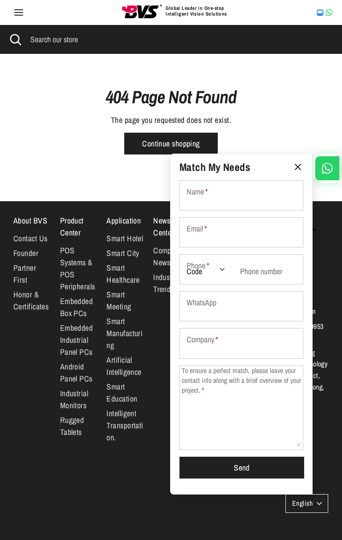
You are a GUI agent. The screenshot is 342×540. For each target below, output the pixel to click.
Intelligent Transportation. (124, 425)
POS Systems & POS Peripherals (77, 268)
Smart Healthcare (123, 273)
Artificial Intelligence (123, 366)
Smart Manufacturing (124, 333)
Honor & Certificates (31, 300)
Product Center (72, 226)
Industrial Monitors (74, 399)
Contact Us (30, 238)
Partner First (24, 273)
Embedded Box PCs (76, 307)
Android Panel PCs (76, 372)
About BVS (30, 220)
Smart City (122, 253)
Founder (25, 253)
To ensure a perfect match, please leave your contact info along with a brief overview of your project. (241, 379)
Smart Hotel (124, 238)
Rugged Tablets (72, 426)
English (302, 503)
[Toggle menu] (18, 12)
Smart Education (121, 392)
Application (123, 220)
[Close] (298, 167)
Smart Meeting (118, 300)
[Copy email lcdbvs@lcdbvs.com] (320, 12)
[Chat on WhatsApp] (329, 12)
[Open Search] (15, 39)
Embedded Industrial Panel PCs (76, 339)
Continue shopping (171, 143)
